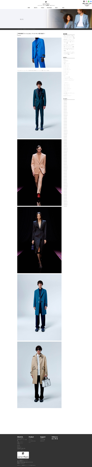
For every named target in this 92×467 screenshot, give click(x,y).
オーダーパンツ (66, 72)
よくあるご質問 (42, 439)
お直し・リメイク (67, 63)
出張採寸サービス (20, 443)
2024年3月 (65, 143)
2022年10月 (65, 169)
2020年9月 (65, 206)
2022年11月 (65, 167)
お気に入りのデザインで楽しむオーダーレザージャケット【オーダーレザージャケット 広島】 (69, 37)
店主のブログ (19, 447)
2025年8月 (65, 118)
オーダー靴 (65, 74)
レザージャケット (67, 84)
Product (42, 7)
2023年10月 (65, 151)
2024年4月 (65, 142)
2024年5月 (65, 140)
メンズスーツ (66, 82)
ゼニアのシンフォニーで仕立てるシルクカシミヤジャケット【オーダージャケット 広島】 (69, 45)
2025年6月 (65, 121)
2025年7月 (65, 119)
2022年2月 (65, 180)
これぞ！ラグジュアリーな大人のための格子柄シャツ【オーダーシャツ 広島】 (69, 53)
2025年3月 (65, 125)
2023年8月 (65, 154)
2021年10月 (65, 186)
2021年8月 (65, 189)
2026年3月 (65, 108)
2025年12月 (65, 112)
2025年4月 (65, 124)
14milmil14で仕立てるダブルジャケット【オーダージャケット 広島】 (69, 49)
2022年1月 (65, 182)
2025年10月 (65, 115)
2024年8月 (65, 136)
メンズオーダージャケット (68, 78)
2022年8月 (65, 171)
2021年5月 (65, 194)
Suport (56, 7)
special (65, 62)
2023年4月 (65, 160)
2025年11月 (65, 114)
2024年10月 (65, 133)
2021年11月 (65, 185)
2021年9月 (65, 188)
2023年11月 (65, 149)
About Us (35, 7)
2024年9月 (65, 134)
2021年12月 (65, 183)
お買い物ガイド (42, 438)
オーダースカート (67, 68)
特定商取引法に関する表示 (21, 448)
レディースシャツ (67, 87)
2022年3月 (65, 179)
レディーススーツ (67, 90)
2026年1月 (65, 111)
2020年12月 (65, 201)
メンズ (30, 438)
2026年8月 (65, 100)
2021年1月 (65, 200)
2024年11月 (65, 131)
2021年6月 (65, 192)
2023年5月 (65, 158)
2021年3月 (65, 197)
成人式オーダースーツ (67, 95)
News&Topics (49, 7)
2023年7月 (65, 155)
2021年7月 (65, 191)
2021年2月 (65, 198)
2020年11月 (65, 203)
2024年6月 (65, 139)
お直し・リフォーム (20, 441)
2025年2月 (65, 127)
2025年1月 (65, 128)
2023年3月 (65, 161)
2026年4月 (65, 106)
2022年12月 (65, 166)
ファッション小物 (67, 77)
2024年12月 (65, 130)
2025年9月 (65, 117)
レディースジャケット (67, 88)
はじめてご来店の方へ (20, 438)
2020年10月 (65, 204)
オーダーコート (66, 65)
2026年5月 (65, 105)
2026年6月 (65, 103)
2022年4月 (65, 177)
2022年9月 (65, 170)
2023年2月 (65, 163)
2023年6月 (65, 157)
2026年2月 (65, 109)
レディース (30, 439)
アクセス (18, 444)
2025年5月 (65, 122)
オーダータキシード (67, 69)
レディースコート (67, 85)
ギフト (65, 75)
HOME (29, 7)
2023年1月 (65, 164)
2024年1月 (65, 146)
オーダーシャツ (66, 66)
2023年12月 (65, 148)
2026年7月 (65, 102)
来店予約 (18, 445)
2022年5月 (65, 176)
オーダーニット (66, 71)
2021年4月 (65, 195)
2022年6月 (65, 174)
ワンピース (65, 91)
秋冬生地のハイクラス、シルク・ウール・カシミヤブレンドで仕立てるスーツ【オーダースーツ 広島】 (69, 41)
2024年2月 (65, 145)
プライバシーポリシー (20, 449)
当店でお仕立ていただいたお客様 (22, 440)
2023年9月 (65, 152)
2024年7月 (65, 137)
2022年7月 (65, 173)
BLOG (63, 7)
